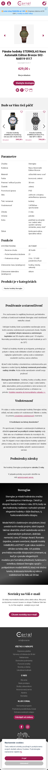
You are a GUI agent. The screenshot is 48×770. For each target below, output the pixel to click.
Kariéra (24, 693)
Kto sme (24, 680)
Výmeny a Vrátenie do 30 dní (24, 654)
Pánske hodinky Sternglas (13, 288)
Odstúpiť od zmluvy (24, 717)
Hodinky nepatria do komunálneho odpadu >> (27, 392)
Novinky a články (24, 667)
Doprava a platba (24, 651)
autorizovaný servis (26, 477)
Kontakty (24, 696)
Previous (3, 126)
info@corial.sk (24, 640)
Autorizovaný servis (24, 690)
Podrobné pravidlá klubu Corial (24, 709)
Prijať (24, 758)
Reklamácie (24, 657)
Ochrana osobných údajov (24, 712)
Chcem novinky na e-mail (24, 614)
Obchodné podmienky (24, 661)
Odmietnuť (24, 763)
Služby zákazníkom (24, 686)
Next (44, 126)
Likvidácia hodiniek (24, 670)
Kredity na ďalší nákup (25, 13)
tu (21, 752)
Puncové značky (24, 664)
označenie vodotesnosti (24, 416)
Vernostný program (24, 706)
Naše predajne (24, 683)
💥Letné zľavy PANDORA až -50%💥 (14, 11)
